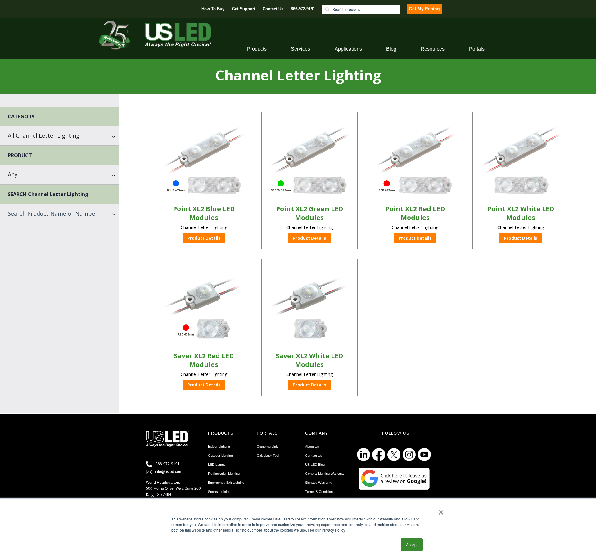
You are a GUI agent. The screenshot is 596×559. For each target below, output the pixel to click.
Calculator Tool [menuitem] (268, 455)
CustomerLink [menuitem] (267, 446)
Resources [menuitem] (433, 49)
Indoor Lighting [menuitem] (219, 446)
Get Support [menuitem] (243, 9)
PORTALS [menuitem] (267, 433)
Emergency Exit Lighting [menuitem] (226, 482)
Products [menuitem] (257, 49)
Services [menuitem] (300, 49)
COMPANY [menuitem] (316, 433)
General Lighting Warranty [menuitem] (325, 473)
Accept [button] (412, 544)
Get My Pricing (424, 8)
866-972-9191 (168, 464)
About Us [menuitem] (312, 446)
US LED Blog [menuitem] (315, 464)
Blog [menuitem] (391, 49)
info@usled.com (168, 472)
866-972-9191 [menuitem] (303, 9)
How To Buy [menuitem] (212, 9)
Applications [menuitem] (348, 49)
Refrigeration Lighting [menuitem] (224, 473)
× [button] (441, 510)
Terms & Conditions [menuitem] (320, 491)
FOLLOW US (395, 433)
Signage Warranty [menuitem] (318, 482)
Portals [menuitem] (477, 49)
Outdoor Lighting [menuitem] (220, 455)
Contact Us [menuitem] (273, 9)
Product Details (203, 238)
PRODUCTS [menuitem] (220, 433)
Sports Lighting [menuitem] (219, 491)
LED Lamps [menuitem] (217, 464)
